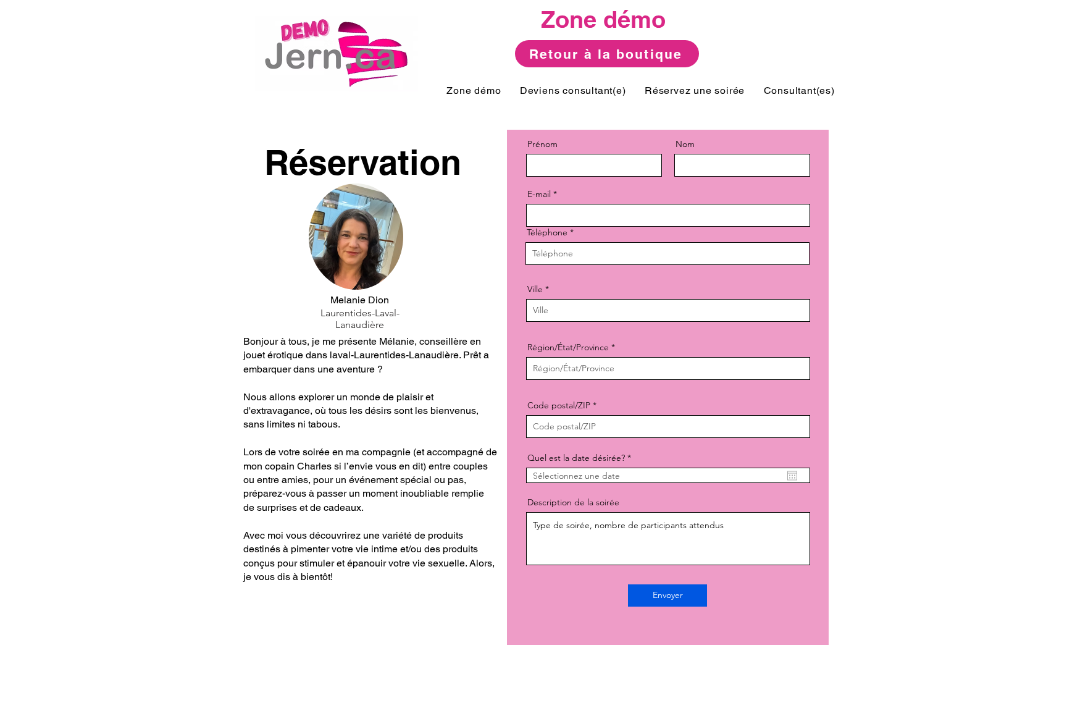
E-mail (539, 194)
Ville (535, 289)
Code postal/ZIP (558, 405)
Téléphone (547, 232)
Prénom (542, 144)
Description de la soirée (573, 502)
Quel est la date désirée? (581, 457)
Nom (685, 144)
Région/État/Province (568, 347)
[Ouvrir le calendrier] (792, 476)
